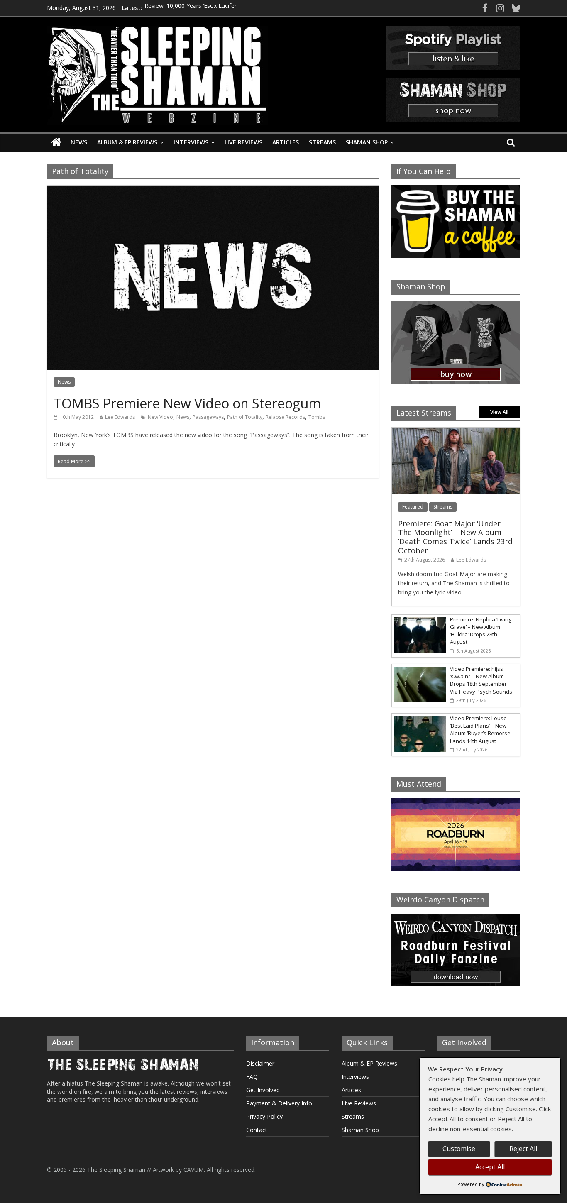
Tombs (316, 417)
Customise (458, 1148)
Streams (322, 142)
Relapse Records (285, 417)
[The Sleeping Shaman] (56, 143)
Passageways (208, 417)
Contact (256, 1130)
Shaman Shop (367, 142)
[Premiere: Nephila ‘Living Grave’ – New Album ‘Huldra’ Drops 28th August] (419, 619)
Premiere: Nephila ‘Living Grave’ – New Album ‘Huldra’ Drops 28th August (480, 631)
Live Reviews (243, 142)
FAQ (252, 1077)
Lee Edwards (120, 417)
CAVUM (193, 1170)
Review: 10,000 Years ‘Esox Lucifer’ (190, 8)
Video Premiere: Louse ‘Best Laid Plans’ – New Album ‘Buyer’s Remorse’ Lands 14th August (480, 729)
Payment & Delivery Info (279, 1103)
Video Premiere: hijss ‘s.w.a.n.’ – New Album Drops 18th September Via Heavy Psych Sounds (481, 680)
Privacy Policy (264, 1116)
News (79, 142)
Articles (285, 142)
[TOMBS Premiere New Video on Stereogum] (213, 190)
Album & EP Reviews (127, 142)
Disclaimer (260, 1063)
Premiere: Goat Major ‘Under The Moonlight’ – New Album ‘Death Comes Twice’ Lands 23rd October (455, 536)
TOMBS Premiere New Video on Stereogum (187, 403)
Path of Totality (244, 417)
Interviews (191, 142)
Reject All (523, 1148)
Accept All (490, 1166)
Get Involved (263, 1090)
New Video (160, 417)
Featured (412, 506)
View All (499, 412)
